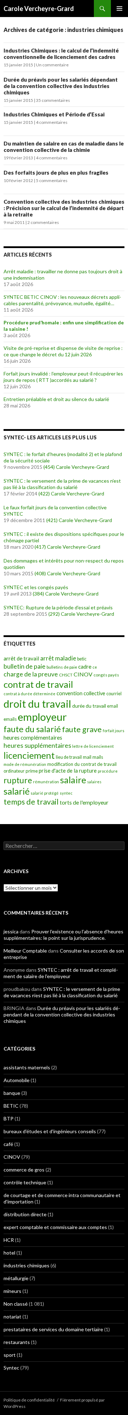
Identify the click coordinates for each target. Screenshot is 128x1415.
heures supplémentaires (37, 745)
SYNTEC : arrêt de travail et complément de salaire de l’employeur (61, 973)
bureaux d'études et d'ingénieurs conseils (50, 1131)
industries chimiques (26, 1265)
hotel (9, 1253)
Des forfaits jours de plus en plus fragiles (56, 172)
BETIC (11, 1106)
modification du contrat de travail (82, 764)
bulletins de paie (62, 667)
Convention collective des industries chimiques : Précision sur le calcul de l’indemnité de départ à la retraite (64, 208)
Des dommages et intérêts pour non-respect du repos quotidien (64, 564)
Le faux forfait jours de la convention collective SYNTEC (55, 510)
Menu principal (119, 8)
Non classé (16, 1304)
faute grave (82, 729)
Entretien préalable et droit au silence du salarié (56, 399)
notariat (12, 1316)
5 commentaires (52, 180)
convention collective (81, 693)
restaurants (17, 1342)
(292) (54, 614)
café (8, 1144)
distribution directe (25, 1214)
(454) (49, 467)
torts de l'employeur (84, 802)
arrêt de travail (21, 658)
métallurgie (16, 1278)
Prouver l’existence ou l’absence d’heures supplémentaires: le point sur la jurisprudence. (63, 934)
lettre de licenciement (93, 746)
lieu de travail (69, 757)
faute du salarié (32, 729)
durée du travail (89, 706)
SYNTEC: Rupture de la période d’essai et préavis (58, 607)
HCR (9, 1240)
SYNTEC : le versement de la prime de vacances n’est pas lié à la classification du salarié (62, 484)
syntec (66, 793)
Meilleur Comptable (25, 951)
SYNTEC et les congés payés (36, 587)
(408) (40, 573)
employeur (42, 717)
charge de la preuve (31, 674)
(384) (38, 594)
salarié (17, 791)
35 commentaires (53, 100)
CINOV (83, 674)
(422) (44, 493)
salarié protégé (45, 793)
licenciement (29, 755)
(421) (52, 520)
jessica (11, 931)
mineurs (12, 1291)
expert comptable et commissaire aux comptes (55, 1227)
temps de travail (31, 801)
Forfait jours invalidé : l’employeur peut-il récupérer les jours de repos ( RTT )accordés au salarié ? (63, 377)
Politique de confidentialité (29, 1400)
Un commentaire (52, 64)
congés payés (106, 674)
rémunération (46, 781)
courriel (114, 693)
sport (10, 1355)
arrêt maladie (58, 658)
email (112, 706)
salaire (73, 780)
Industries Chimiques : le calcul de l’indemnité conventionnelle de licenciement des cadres (61, 53)
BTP (9, 1118)
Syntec (11, 1368)
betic (81, 659)
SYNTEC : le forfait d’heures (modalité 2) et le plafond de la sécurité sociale (63, 457)
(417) (40, 547)
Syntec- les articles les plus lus (50, 437)
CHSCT (66, 675)
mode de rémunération (25, 764)
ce (94, 667)
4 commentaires (52, 122)
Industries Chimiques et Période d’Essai (54, 114)
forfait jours (113, 730)
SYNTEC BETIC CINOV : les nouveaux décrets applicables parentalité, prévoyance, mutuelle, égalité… (62, 300)
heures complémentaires (33, 737)
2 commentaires (43, 222)
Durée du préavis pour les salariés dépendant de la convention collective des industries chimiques (61, 85)
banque (12, 1093)
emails (10, 719)
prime (32, 771)
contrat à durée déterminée (29, 693)
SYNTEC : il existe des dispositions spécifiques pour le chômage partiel (64, 537)
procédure (108, 771)
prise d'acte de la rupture (68, 770)
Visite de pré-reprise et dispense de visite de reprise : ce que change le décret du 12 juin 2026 (63, 351)
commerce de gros (24, 1170)
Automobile (17, 1080)
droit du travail (37, 703)
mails (97, 757)
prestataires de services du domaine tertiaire (53, 1329)
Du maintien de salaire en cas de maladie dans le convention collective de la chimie (64, 146)
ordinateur (14, 771)
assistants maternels (27, 1067)
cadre (84, 666)
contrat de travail (38, 684)
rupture (18, 780)
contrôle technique (25, 1182)
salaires (94, 781)
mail (87, 757)
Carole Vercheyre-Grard (39, 8)
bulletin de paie (25, 666)
